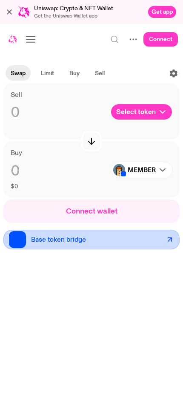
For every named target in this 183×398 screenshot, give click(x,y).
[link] (162, 12)
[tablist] (58, 73)
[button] (9, 12)
